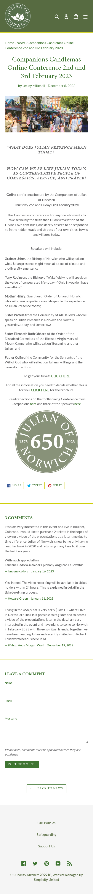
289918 (45, 875)
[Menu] (85, 16)
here (33, 404)
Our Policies (46, 823)
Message (11, 718)
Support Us (46, 846)
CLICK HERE (60, 376)
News (20, 43)
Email (8, 700)
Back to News (50, 788)
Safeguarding (46, 834)
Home (9, 43)
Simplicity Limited (46, 879)
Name (9, 683)
